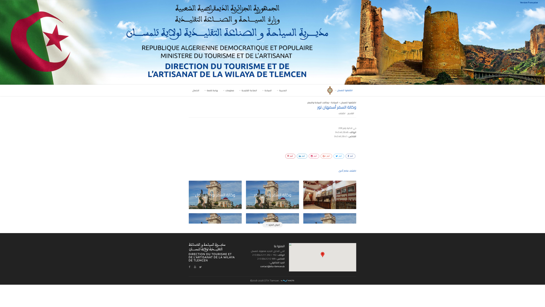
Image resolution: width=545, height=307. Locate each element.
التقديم (351, 113)
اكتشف (341, 113)
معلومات (229, 90)
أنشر (351, 156)
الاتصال (195, 90)
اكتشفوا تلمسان (348, 102)
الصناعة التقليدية (249, 90)
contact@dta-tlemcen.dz (272, 266)
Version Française (529, 2)
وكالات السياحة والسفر (318, 102)
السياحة (268, 90)
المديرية (283, 90)
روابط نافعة (212, 90)
